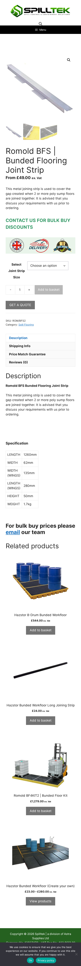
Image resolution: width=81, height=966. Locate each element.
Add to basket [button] (40, 630)
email (13, 532)
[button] (68, 60)
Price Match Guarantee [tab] (27, 354)
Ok (30, 960)
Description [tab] (18, 338)
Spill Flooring (26, 324)
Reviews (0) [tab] (18, 362)
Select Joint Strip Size (16, 271)
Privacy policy (46, 960)
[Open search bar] (40, 23)
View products (40, 901)
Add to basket (49, 289)
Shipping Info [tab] (19, 346)
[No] (76, 954)
